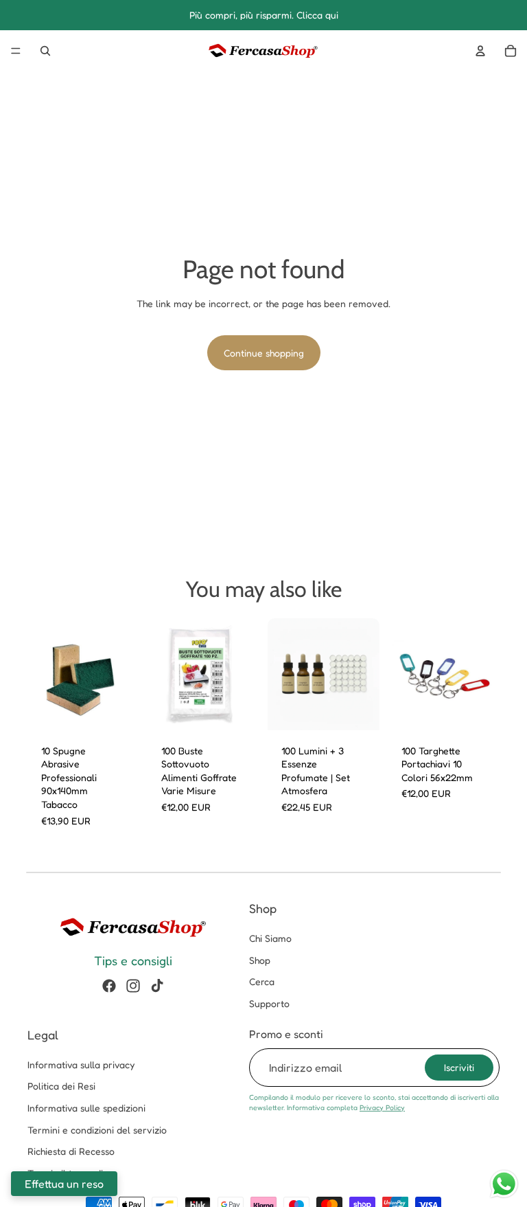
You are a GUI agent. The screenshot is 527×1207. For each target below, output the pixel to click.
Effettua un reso (64, 1184)
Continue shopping (264, 353)
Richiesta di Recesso (71, 1152)
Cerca (261, 982)
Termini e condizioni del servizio (97, 1130)
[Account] (480, 51)
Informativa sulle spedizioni (86, 1108)
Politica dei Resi (61, 1086)
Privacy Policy (382, 1107)
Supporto (269, 1003)
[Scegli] (118, 709)
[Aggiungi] (358, 709)
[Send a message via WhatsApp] (504, 1184)
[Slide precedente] (42, 674)
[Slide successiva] (124, 674)
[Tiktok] (157, 986)
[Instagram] (133, 986)
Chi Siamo (270, 939)
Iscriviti (459, 1067)
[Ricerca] (45, 51)
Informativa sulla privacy (80, 1064)
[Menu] (16, 51)
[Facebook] (109, 986)
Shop (259, 960)
